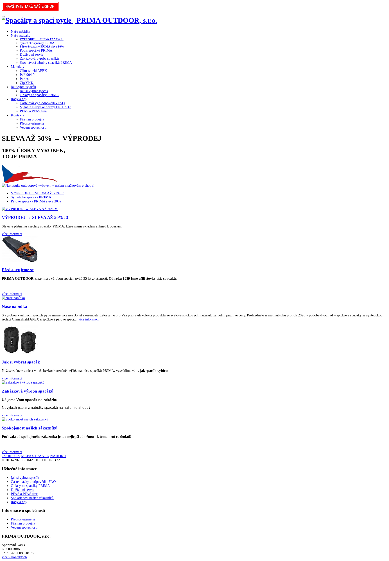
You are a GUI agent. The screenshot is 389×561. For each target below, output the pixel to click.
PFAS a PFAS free (33, 111)
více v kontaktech (14, 557)
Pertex (24, 79)
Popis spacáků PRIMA (36, 50)
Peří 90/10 (27, 75)
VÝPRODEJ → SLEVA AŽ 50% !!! (41, 39)
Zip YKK (27, 83)
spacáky (31, 197)
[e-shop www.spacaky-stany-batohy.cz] (30, 9)
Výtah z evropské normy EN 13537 (45, 107)
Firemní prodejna (32, 119)
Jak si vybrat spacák (34, 91)
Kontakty (17, 115)
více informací (12, 234)
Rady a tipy (19, 99)
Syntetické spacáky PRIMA (37, 43)
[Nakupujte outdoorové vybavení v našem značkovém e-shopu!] (48, 185)
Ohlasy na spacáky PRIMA (39, 95)
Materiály (17, 66)
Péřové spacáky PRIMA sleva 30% (42, 46)
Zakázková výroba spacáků (39, 58)
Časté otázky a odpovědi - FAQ (42, 103)
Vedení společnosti (33, 127)
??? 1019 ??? (11, 456)
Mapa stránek (35, 456)
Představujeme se (32, 123)
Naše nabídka (20, 31)
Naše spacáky (20, 35)
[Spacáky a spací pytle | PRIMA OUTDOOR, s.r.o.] (79, 20)
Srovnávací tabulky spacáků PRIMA (46, 62)
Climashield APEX (33, 71)
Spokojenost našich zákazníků (30, 428)
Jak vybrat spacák (23, 87)
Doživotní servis (31, 54)
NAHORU (58, 456)
